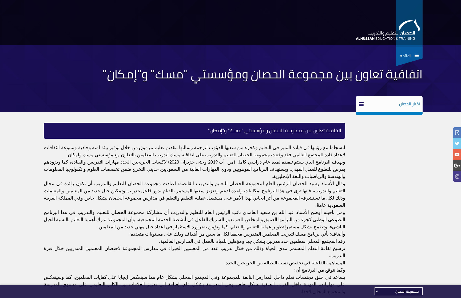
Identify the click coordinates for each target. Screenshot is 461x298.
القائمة (407, 55)
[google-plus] (457, 165)
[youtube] (457, 154)
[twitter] (457, 143)
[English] (457, 133)
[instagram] (457, 176)
